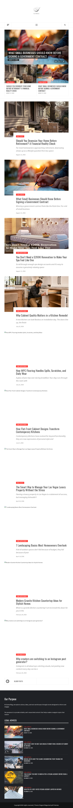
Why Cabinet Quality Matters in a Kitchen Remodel (42, 315)
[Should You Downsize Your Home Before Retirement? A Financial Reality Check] (20, 73)
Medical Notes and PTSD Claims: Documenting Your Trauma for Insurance (43, 760)
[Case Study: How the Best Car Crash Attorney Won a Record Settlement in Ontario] (13, 747)
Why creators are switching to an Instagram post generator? (41, 660)
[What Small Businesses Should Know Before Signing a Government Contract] (52, 73)
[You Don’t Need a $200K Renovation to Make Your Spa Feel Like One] (36, 235)
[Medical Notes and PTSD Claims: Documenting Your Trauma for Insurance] (13, 762)
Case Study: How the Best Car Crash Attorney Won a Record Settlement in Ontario (46, 745)
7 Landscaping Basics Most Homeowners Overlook (41, 545)
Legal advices (12, 49)
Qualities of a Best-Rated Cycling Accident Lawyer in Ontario (42, 789)
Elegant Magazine (44, 805)
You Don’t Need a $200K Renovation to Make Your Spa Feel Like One (41, 258)
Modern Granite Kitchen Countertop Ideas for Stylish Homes (39, 602)
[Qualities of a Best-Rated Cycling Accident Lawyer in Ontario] (13, 792)
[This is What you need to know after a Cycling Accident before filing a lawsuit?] (13, 777)
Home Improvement (22, 253)
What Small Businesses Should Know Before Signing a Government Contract (34, 55)
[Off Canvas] (8, 24)
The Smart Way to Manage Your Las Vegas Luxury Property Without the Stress (41, 488)
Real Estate (10, 82)
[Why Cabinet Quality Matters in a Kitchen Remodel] (36, 294)
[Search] (65, 25)
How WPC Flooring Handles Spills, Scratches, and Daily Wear (41, 372)
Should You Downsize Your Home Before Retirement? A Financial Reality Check (18, 88)
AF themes (55, 805)
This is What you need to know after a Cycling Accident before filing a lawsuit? (45, 775)
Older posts (18, 681)
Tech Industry (21, 654)
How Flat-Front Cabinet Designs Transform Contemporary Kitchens (37, 430)
